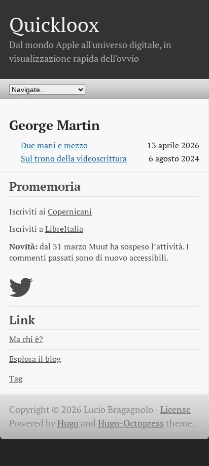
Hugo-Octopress (131, 423)
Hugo (68, 423)
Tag (15, 378)
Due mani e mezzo (54, 145)
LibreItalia (64, 229)
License (175, 409)
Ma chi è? (26, 339)
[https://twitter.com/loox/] (21, 294)
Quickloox (54, 24)
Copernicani (70, 211)
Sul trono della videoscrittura (74, 158)
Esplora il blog (35, 359)
